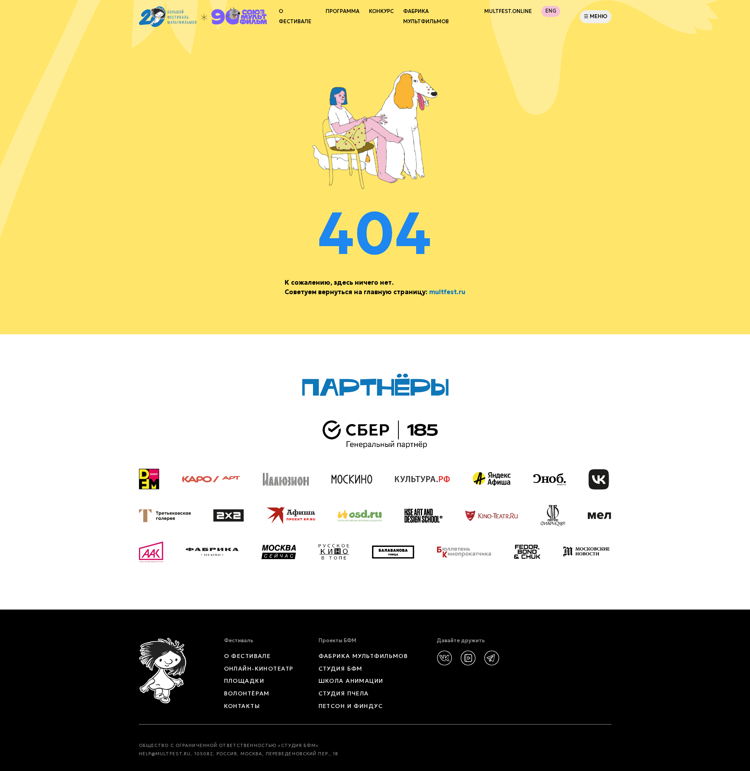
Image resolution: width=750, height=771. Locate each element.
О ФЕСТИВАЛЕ (247, 656)
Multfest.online (508, 11)
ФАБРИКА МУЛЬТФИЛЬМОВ (426, 16)
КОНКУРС (381, 11)
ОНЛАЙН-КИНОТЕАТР (259, 668)
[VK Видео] (468, 658)
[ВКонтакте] (444, 658)
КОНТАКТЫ (242, 706)
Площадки (244, 680)
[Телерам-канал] (492, 658)
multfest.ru (447, 292)
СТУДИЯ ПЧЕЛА (344, 693)
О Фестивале (295, 16)
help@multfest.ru (165, 753)
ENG (550, 11)
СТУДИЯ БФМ (341, 668)
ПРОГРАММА (342, 11)
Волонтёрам (247, 693)
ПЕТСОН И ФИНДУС (351, 706)
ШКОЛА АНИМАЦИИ (351, 680)
